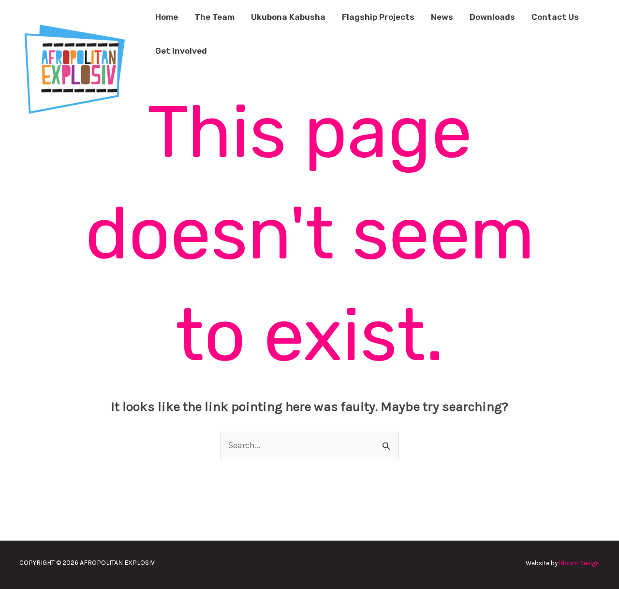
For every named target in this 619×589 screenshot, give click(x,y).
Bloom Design (579, 563)
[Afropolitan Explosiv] (73, 67)
